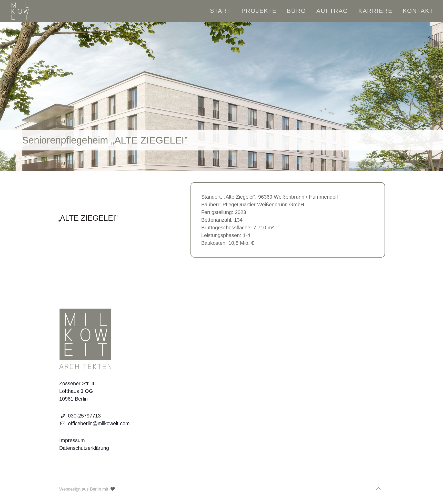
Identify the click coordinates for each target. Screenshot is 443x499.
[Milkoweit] (19, 11)
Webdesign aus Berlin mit (84, 489)
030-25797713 (84, 416)
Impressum (72, 440)
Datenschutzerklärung (84, 448)
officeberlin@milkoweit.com (99, 423)
